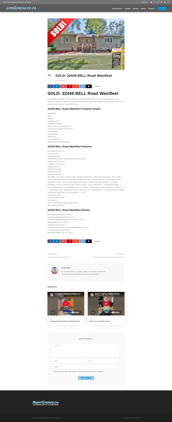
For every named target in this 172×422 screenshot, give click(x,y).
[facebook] (154, 2)
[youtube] (164, 2)
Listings (128, 8)
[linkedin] (158, 2)
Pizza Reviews (117, 8)
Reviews (151, 8)
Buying (135, 8)
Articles (51, 318)
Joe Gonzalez (62, 80)
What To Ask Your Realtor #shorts (100, 321)
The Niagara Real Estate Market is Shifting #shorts (64, 321)
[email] (151, 2)
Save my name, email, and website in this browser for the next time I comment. (79, 371)
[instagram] (168, 2)
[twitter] (161, 2)
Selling (143, 8)
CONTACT (162, 8)
